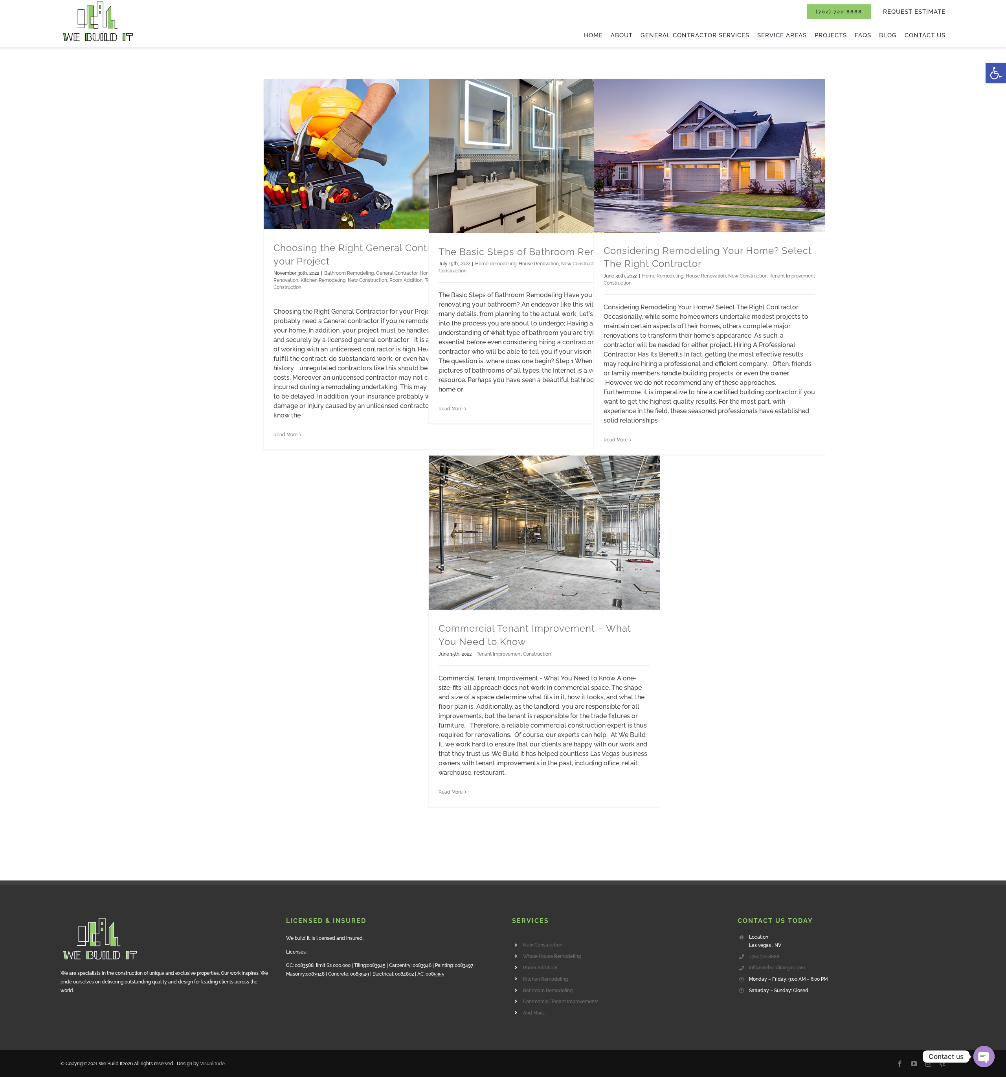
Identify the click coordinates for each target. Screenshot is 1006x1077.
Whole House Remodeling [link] (552, 956)
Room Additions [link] (540, 967)
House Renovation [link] (539, 263)
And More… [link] (535, 1013)
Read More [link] (285, 434)
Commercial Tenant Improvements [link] (560, 1001)
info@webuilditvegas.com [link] (777, 967)
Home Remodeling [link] (495, 263)
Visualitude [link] (212, 1063)
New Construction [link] (367, 280)
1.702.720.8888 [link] (764, 956)
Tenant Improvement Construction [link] (514, 654)
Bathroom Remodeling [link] (349, 273)
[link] (996, 73)
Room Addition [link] (405, 280)
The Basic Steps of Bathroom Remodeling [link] (537, 251)
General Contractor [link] (396, 273)
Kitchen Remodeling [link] (323, 280)
